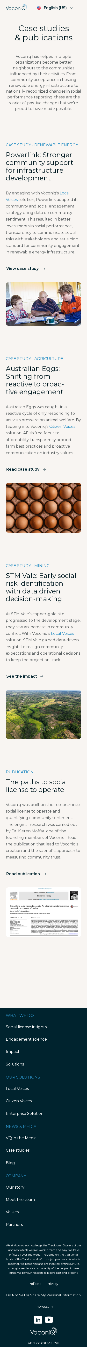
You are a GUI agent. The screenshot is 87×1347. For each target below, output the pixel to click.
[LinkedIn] (38, 1322)
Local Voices (62, 633)
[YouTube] (49, 1322)
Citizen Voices (62, 426)
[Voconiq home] (16, 8)
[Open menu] (83, 8)
